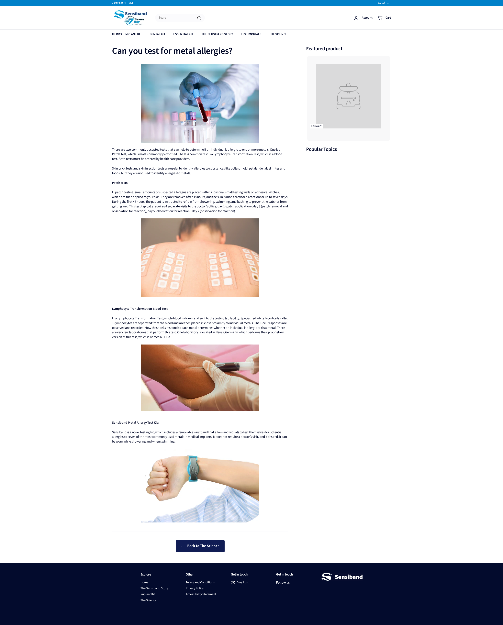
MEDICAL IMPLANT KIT (127, 34)
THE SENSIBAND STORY (217, 34)
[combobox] (180, 18)
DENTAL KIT (157, 34)
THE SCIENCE (278, 34)
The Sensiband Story (154, 588)
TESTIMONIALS (251, 34)
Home (144, 582)
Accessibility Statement (201, 594)
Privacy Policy (195, 588)
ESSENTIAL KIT (183, 34)
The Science (148, 600)
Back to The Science (203, 546)
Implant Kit (147, 594)
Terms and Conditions (200, 582)
